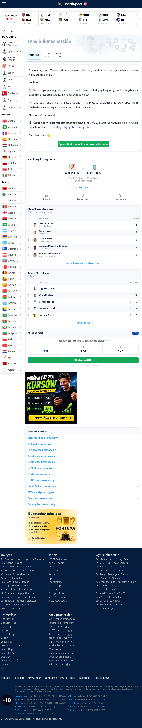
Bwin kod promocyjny (59, 664)
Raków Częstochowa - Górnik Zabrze (19, 597)
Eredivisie (6, 657)
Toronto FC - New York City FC (110, 593)
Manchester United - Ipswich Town (18, 570)
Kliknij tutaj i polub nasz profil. (72, 127)
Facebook (84, 677)
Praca (63, 677)
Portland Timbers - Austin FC (110, 570)
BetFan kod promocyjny (60, 638)
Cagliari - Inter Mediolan (13, 578)
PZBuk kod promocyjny (60, 649)
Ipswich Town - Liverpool (13, 608)
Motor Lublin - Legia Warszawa (16, 589)
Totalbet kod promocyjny (61, 645)
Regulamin (50, 677)
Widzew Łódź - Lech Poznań (15, 574)
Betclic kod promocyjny (60, 634)
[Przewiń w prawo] (137, 19)
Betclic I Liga (54, 585)
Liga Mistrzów (55, 582)
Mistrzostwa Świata (57, 601)
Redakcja (18, 677)
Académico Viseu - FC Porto (110, 566)
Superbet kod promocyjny (61, 619)
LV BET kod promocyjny (60, 642)
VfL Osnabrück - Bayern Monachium (19, 593)
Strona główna (4, 31)
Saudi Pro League (57, 597)
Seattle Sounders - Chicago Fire (112, 559)
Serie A (51, 574)
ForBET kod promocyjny (60, 630)
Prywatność (34, 677)
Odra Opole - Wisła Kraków (14, 585)
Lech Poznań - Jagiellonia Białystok (18, 601)
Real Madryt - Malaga (11, 563)
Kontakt (5, 677)
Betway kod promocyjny (60, 660)
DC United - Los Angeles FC (109, 585)
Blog (73, 677)
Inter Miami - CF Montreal (108, 578)
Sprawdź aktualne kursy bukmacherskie (83, 144)
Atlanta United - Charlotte (109, 589)
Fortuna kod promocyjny (61, 623)
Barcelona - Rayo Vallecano (15, 582)
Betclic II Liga (54, 589)
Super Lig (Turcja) (9, 660)
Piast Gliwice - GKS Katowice (15, 604)
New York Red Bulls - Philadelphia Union (116, 582)
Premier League (56, 563)
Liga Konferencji (9, 623)
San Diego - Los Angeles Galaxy (112, 574)
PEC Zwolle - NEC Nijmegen (109, 604)
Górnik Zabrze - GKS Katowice (16, 566)
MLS (3, 668)
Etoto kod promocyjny (59, 657)
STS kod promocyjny (58, 626)
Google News (101, 677)
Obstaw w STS (83, 360)
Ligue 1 (51, 578)
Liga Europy (7, 626)
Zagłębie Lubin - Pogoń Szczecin (112, 563)
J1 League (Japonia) (58, 593)
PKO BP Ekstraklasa (57, 559)
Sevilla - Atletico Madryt (108, 601)
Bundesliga (54, 570)
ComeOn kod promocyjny (61, 653)
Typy (10, 31)
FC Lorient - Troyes (105, 608)
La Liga (51, 566)
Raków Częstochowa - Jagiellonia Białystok (22, 559)
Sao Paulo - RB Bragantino (109, 597)
